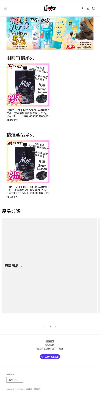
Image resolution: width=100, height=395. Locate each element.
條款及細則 (50, 344)
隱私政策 (37, 389)
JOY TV (15, 389)
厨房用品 (11, 266)
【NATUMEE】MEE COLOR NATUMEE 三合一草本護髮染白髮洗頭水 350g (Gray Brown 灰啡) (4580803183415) (28, 113)
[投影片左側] (44, 327)
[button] (5, 8)
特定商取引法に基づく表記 (50, 348)
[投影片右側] (56, 327)
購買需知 (50, 341)
